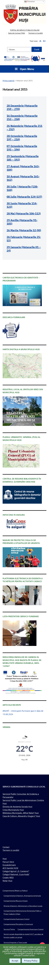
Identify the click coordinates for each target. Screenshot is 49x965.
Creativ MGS (8, 877)
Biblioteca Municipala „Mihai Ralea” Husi (21, 813)
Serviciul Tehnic (9, 929)
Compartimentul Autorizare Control (16, 919)
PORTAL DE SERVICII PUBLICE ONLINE (24, 30)
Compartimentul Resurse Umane (16, 901)
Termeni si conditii (11, 850)
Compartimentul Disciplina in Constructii (18, 924)
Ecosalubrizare (9, 865)
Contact (6, 847)
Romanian (31, 1)
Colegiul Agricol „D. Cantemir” (16, 871)
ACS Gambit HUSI (10, 868)
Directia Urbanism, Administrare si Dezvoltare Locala (23, 906)
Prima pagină (8, 80)
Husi (5, 858)
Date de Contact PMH (16, 33)
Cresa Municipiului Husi (13, 809)
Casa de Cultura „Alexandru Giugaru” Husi (21, 816)
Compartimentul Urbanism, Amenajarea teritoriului (22, 896)
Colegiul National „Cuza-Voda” (16, 874)
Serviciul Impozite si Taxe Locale (15, 942)
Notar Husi (7, 880)
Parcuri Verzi (8, 861)
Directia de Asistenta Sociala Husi (17, 806)
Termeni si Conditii (35, 33)
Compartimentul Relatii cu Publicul (15, 890)
